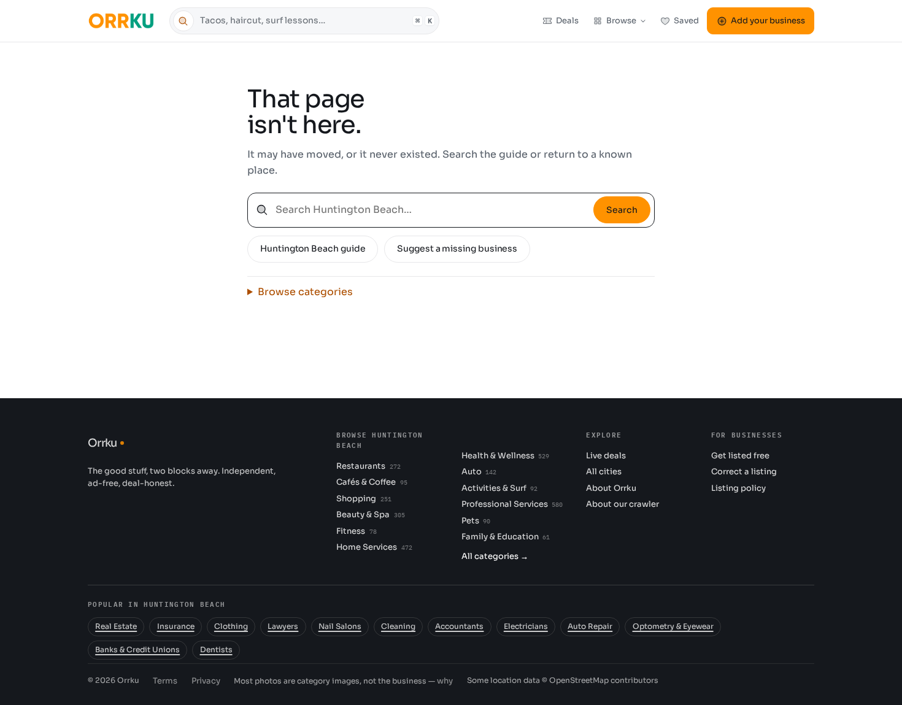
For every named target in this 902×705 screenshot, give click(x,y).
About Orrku (611, 488)
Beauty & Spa (370, 514)
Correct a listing (744, 471)
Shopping (363, 498)
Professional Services (512, 504)
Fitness (356, 531)
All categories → (494, 556)
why (445, 681)
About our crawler (622, 504)
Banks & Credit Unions (137, 650)
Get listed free (740, 455)
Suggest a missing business (457, 248)
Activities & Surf (499, 488)
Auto (478, 471)
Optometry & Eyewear (673, 626)
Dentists (216, 650)
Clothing (231, 626)
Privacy (205, 681)
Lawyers (283, 626)
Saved (686, 20)
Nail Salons (339, 626)
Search (622, 209)
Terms (165, 681)
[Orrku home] (123, 20)
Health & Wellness (505, 455)
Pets (475, 520)
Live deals (606, 455)
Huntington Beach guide (312, 248)
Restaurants (368, 466)
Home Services (374, 547)
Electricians (526, 626)
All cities (604, 471)
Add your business (768, 20)
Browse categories (305, 291)
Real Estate (116, 626)
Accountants (459, 626)
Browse (621, 20)
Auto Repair (590, 626)
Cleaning (398, 626)
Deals (567, 20)
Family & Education (505, 536)
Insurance (176, 626)
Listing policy (738, 488)
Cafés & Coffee (371, 482)
